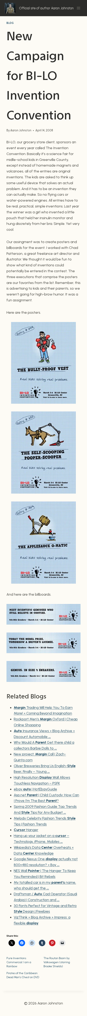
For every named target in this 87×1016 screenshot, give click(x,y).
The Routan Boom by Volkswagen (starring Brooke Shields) (57, 962)
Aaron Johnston (20, 130)
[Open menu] (78, 8)
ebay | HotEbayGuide (35, 789)
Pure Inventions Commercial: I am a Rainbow (18, 962)
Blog (10, 22)
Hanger (26, 830)
